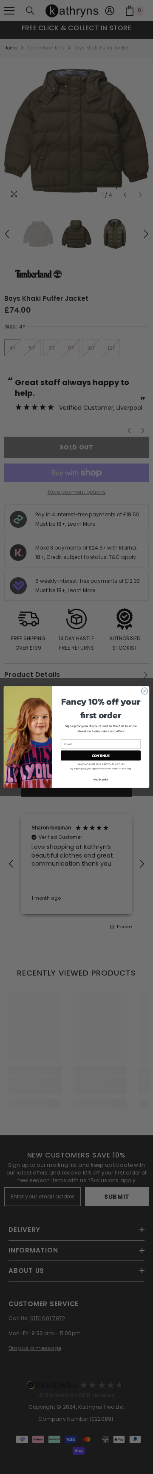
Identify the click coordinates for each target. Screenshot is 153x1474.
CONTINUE (101, 755)
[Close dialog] (144, 691)
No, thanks (101, 779)
